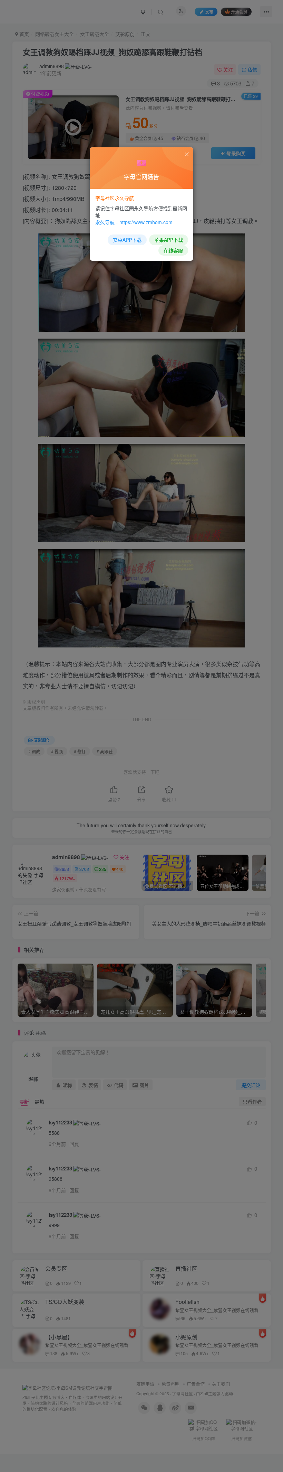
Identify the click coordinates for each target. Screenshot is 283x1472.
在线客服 (173, 250)
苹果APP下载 (168, 239)
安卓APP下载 (127, 239)
